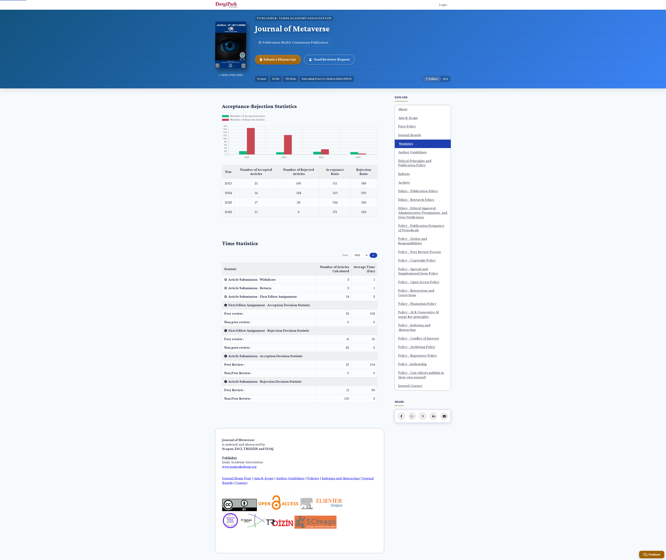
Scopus (261, 78)
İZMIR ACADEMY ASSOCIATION (305, 18)
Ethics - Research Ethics (416, 199)
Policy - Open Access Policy (418, 282)
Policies (313, 478)
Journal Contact (410, 385)
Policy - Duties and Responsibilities (412, 241)
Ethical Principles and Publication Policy (414, 163)
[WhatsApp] (412, 416)
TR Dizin (290, 78)
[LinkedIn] (433, 416)
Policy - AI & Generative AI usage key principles (418, 314)
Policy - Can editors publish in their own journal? (421, 375)
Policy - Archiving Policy (416, 347)
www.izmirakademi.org (239, 466)
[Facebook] (401, 416)
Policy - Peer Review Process (419, 252)
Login (443, 4)
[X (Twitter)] (423, 416)
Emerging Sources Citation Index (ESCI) (327, 78)
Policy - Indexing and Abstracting (414, 327)
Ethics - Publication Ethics (418, 191)
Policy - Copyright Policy (417, 260)
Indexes (404, 174)
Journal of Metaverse (292, 28)
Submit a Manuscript (279, 59)
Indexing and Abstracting (341, 478)
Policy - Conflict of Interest (418, 338)
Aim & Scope (408, 118)
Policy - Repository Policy (417, 355)
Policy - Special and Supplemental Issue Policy (418, 271)
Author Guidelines (412, 152)
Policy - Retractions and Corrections (416, 293)
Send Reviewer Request (332, 59)
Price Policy (407, 126)
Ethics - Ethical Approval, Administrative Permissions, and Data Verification (422, 212)
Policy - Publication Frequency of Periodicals (421, 228)
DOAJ (275, 78)
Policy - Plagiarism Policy (417, 303)
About (402, 109)
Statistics (406, 143)
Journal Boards (409, 135)
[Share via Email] (444, 416)
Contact (241, 483)
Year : (345, 255)
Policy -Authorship (412, 364)
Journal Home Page (236, 478)
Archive (404, 182)
